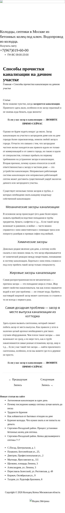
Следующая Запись (47, 380)
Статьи (6, 100)
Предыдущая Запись (18, 380)
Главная (7, 84)
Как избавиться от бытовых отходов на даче (30, 416)
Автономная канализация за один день (27, 400)
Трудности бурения (17, 412)
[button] (8, 45)
